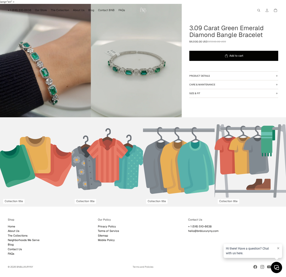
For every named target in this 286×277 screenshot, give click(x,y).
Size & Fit (194, 93)
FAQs (11, 253)
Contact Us (15, 249)
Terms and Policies (143, 266)
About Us (13, 231)
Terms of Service (108, 231)
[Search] (258, 10)
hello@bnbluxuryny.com (203, 231)
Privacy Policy (107, 226)
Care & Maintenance (202, 84)
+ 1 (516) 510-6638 (199, 226)
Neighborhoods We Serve (23, 240)
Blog (11, 244)
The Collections (17, 235)
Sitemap (103, 235)
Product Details (199, 75)
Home (11, 226)
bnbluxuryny (25, 266)
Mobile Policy (106, 240)
